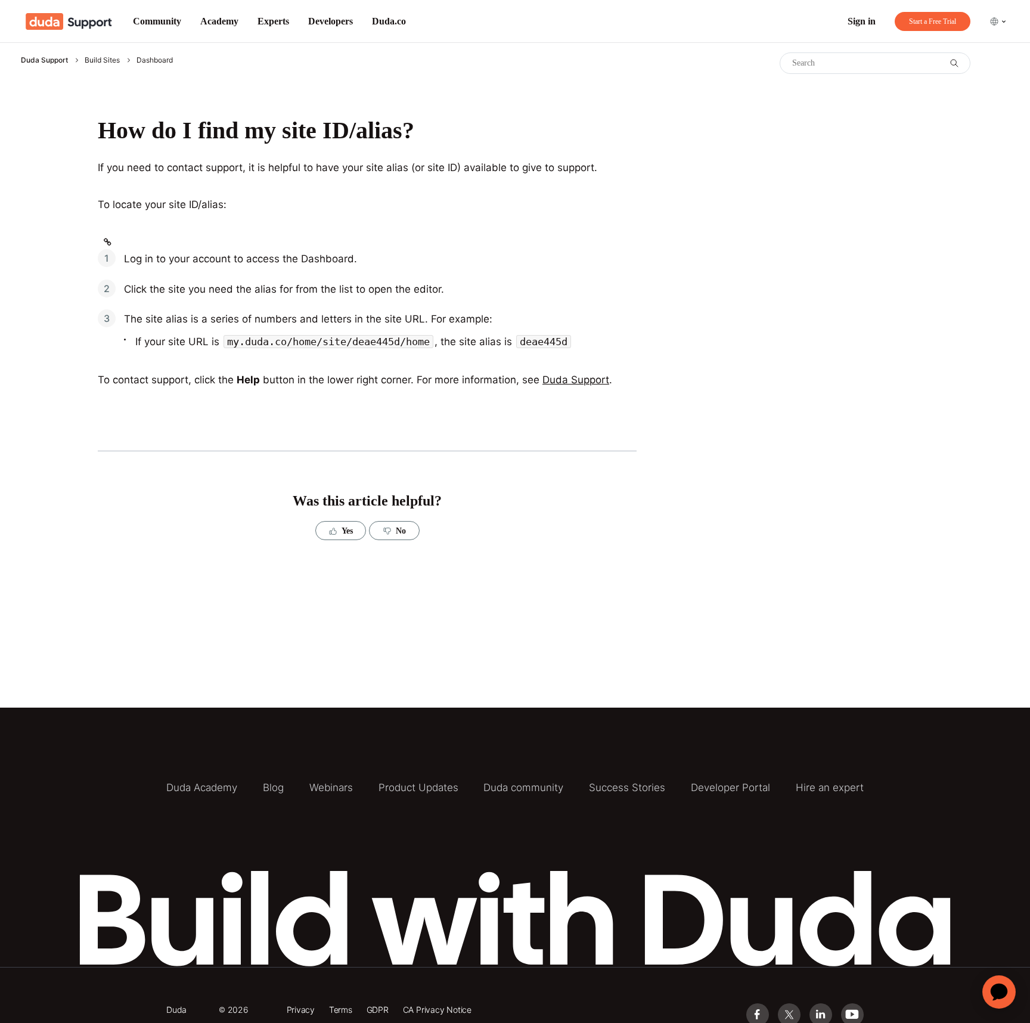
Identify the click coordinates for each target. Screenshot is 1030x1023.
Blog (273, 787)
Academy (219, 21)
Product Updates (418, 787)
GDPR (378, 1010)
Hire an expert (830, 787)
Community (157, 21)
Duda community (523, 787)
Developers (330, 21)
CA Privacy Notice (437, 1010)
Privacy (301, 1010)
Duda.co (389, 21)
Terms (340, 1010)
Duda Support (44, 59)
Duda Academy (201, 787)
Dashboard (154, 59)
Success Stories (627, 787)
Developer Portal (730, 787)
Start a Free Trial (932, 21)
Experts (273, 21)
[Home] (69, 21)
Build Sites (102, 59)
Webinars (331, 787)
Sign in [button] (862, 21)
